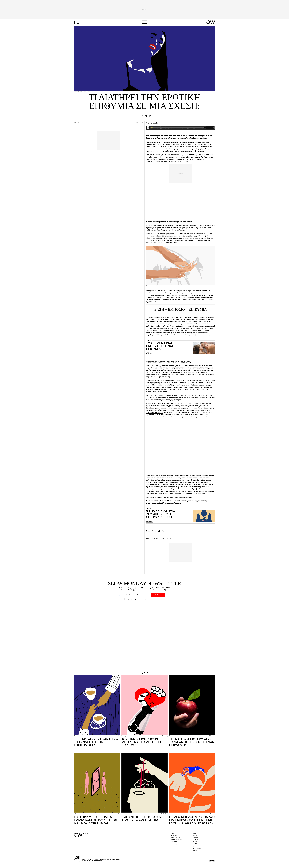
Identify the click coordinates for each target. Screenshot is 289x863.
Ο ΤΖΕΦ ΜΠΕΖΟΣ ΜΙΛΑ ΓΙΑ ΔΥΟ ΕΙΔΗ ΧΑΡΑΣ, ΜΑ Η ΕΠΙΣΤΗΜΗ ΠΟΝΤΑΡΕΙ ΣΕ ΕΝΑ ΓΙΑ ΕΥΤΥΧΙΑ (192, 820)
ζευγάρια (167, 403)
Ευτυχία (171, 813)
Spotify (161, 503)
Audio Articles (197, 848)
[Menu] (144, 22)
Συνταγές (195, 841)
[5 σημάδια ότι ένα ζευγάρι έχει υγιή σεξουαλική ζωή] (204, 516)
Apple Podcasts (175, 503)
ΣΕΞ (160, 538)
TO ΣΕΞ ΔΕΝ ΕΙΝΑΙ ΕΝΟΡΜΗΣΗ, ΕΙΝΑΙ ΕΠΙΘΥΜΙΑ (159, 346)
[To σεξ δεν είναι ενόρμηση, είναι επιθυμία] (204, 348)
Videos (195, 850)
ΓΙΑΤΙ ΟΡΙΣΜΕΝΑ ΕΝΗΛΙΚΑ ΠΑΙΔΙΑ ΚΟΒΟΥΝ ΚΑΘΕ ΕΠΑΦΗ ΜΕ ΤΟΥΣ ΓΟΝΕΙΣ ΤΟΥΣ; (96, 820)
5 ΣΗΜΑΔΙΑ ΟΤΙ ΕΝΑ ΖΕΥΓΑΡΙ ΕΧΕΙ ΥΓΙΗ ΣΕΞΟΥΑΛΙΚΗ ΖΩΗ (160, 514)
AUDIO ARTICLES (166, 538)
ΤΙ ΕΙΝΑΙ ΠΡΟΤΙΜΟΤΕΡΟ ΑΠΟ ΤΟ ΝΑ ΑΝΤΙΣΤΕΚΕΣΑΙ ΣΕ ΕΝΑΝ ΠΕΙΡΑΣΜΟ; (191, 742)
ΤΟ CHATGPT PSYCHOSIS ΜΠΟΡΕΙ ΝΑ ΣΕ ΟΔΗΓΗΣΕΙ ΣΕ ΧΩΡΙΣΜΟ (142, 742)
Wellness (149, 353)
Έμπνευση (195, 847)
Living (194, 845)
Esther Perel (157, 159)
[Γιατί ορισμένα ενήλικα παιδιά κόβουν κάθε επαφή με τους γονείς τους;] (97, 783)
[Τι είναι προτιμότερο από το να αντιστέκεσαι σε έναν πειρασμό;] (192, 705)
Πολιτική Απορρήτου (176, 839)
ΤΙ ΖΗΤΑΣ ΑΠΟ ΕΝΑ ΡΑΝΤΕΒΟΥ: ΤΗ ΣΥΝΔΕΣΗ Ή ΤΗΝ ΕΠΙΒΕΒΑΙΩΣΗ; (96, 742)
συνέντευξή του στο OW (154, 412)
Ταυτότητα (174, 835)
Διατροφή (195, 839)
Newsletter (174, 843)
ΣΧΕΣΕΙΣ (155, 538)
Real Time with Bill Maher (188, 225)
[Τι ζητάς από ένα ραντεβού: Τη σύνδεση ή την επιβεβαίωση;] (97, 705)
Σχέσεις (76, 736)
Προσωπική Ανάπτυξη (175, 736)
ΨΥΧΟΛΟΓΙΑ (149, 538)
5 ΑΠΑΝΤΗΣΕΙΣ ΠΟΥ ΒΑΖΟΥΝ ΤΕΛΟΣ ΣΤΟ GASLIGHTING (142, 819)
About (172, 833)
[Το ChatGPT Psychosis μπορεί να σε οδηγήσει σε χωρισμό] (144, 705)
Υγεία (194, 833)
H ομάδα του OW (175, 837)
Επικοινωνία (174, 845)
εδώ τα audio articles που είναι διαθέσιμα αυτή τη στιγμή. (171, 497)
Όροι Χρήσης (174, 841)
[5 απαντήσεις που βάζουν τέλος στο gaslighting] (144, 783)
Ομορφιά (195, 843)
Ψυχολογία (144, 112)
